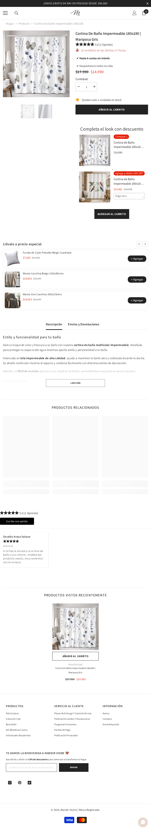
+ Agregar (137, 258)
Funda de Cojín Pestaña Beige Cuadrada (47, 252)
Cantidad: (82, 79)
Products (24, 23)
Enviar (73, 767)
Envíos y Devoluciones (83, 324)
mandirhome (75, 664)
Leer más (75, 383)
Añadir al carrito (112, 109)
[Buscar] (16, 13)
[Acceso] (134, 13)
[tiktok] (29, 783)
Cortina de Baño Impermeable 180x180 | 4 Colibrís (129, 181)
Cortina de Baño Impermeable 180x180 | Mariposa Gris (75, 670)
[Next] (145, 244)
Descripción (54, 324)
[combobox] (129, 196)
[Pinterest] (20, 783)
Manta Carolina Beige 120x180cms (43, 273)
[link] (26, 485)
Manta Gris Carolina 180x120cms (42, 294)
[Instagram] (10, 783)
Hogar (10, 23)
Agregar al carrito (112, 214)
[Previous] (139, 244)
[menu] (5, 13)
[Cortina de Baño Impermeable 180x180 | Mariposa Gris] (75, 626)
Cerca (147, 3)
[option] (75, 3)
